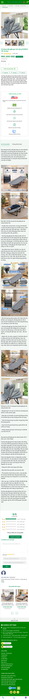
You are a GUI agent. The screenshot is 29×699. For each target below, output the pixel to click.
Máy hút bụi (4, 660)
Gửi (7, 566)
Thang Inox (4, 656)
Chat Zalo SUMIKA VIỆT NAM (14, 134)
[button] (2, 43)
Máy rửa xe (3, 662)
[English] (24, 2)
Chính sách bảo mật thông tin (8, 684)
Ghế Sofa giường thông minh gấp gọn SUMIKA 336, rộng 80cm (21, 604)
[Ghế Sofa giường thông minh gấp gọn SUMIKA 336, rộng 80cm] (21, 595)
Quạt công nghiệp (5, 667)
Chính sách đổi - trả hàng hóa (8, 683)
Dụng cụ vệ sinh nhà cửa (7, 664)
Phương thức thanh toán (7, 677)
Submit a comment (15, 537)
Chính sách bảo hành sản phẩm (8, 681)
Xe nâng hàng (4, 669)
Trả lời (2, 582)
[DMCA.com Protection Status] (18, 688)
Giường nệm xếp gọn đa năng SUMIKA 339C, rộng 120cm (7, 604)
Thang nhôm (4, 655)
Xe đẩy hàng (4, 658)
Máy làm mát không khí (6, 665)
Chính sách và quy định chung (8, 675)
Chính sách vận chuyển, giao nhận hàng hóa (11, 679)
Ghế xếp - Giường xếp (6, 653)
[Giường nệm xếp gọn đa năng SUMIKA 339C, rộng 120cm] (7, 595)
